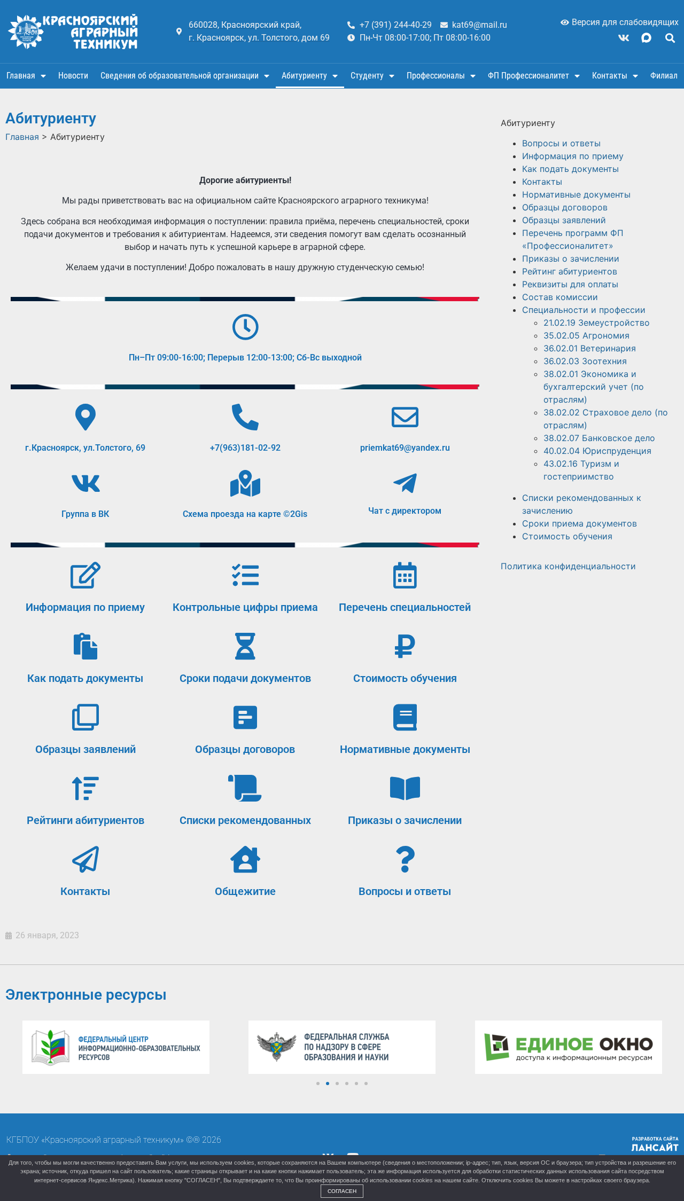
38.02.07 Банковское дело (599, 438)
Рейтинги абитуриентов (85, 820)
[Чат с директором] (405, 483)
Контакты (609, 75)
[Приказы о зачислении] (405, 788)
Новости (73, 75)
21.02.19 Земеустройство (596, 322)
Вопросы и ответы (405, 891)
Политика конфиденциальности (568, 566)
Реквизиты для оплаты (570, 284)
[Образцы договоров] (245, 717)
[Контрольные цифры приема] (245, 575)
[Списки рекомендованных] (245, 788)
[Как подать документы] (85, 646)
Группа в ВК (85, 514)
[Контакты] (85, 859)
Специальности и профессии (584, 309)
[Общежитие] (245, 859)
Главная (20, 75)
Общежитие (245, 891)
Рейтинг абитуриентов (569, 271)
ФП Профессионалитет (528, 75)
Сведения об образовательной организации (179, 75)
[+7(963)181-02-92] (245, 417)
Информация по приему (85, 607)
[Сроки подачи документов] (245, 646)
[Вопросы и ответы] (405, 859)
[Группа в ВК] (85, 483)
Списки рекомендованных (245, 820)
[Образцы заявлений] (85, 717)
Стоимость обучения (405, 678)
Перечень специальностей (405, 607)
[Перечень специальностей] (405, 575)
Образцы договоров (245, 749)
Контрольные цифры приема (245, 607)
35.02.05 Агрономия (586, 335)
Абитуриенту (304, 75)
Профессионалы (436, 75)
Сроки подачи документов (245, 678)
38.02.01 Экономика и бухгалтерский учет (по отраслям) (593, 386)
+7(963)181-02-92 (245, 448)
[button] (670, 37)
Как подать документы (85, 678)
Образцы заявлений (85, 749)
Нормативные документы (405, 749)
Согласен (342, 1191)
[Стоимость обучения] (405, 646)
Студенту (367, 75)
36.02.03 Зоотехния (585, 361)
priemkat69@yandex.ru (405, 448)
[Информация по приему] (85, 575)
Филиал (664, 75)
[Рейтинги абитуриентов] (85, 788)
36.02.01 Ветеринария (589, 348)
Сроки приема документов (579, 523)
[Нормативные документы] (405, 717)
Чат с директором (404, 511)
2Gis (298, 514)
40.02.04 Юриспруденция (597, 450)
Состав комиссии (560, 297)
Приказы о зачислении (405, 820)
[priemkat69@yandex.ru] (405, 417)
